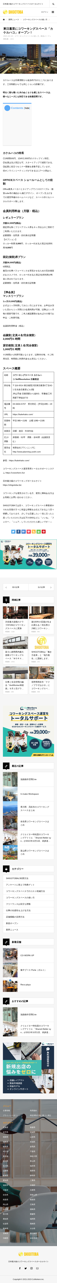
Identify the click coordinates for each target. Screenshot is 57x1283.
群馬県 (32, 1147)
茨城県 (32, 1142)
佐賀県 (5, 1224)
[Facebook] (19, 1268)
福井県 (32, 1166)
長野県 (32, 1171)
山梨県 (5, 1171)
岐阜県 (5, 1176)
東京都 (5, 1156)
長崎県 (32, 1224)
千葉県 (32, 1151)
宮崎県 (5, 1233)
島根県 (32, 1200)
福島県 (5, 1142)
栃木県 (5, 1147)
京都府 (32, 1185)
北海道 (5, 1127)
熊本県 (5, 1229)
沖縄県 (5, 1238)
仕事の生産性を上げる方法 (18, 910)
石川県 (5, 1166)
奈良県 (5, 1195)
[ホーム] (4, 20)
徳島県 (32, 1209)
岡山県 (5, 1204)
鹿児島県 (33, 1233)
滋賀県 (5, 1185)
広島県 (32, 1204)
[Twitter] (25, 1268)
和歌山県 (33, 1195)
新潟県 (5, 1161)
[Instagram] (31, 1268)
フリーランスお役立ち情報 (18, 904)
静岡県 (32, 1176)
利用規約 (33, 1111)
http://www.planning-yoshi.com (27, 452)
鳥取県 (5, 1200)
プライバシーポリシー (11, 1115)
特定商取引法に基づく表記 (40, 1115)
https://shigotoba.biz (12, 485)
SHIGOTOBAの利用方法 (17, 878)
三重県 (32, 1180)
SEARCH (53, 3)
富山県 (32, 1161)
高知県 (5, 1219)
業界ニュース (12, 930)
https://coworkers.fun (15, 473)
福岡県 (32, 1219)
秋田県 (5, 1137)
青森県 (32, 1127)
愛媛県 (32, 1214)
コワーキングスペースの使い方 (27, 36)
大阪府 (5, 1190)
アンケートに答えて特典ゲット (20, 885)
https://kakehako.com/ (23, 414)
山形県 (32, 1137)
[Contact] (37, 1268)
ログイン (44, 12)
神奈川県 (33, 1156)
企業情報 (6, 1111)
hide (27, 108)
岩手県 (5, 1132)
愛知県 (5, 1180)
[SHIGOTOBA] (13, 12)
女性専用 (33, 1238)
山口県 (5, 1209)
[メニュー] (52, 12)
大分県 (32, 1229)
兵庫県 (32, 1190)
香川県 (5, 1214)
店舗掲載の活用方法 (15, 917)
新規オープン (46, 36)
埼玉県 (5, 1151)
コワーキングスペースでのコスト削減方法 (25, 891)
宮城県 (32, 1132)
